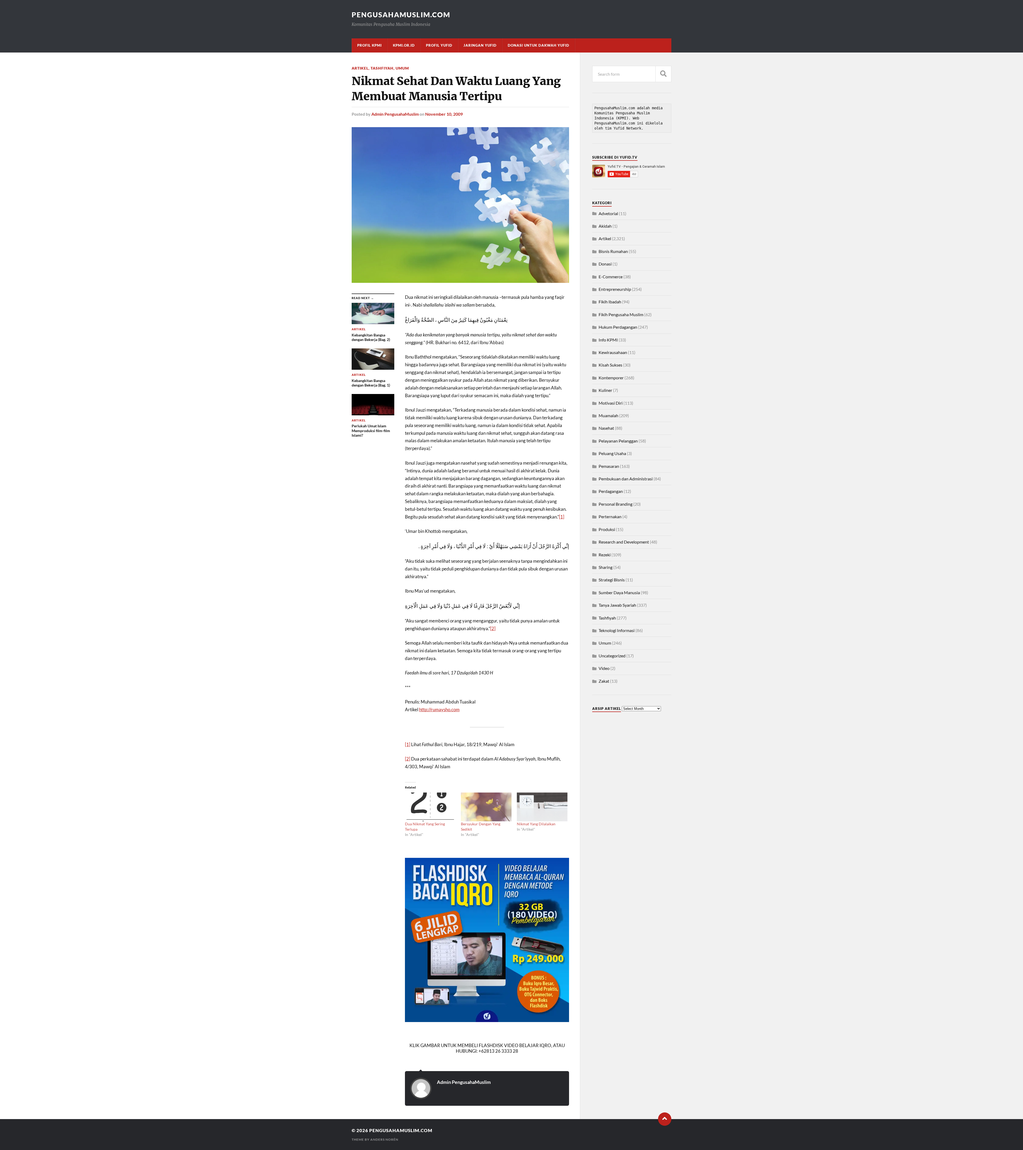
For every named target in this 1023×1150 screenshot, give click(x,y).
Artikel (360, 68)
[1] (561, 517)
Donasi (605, 263)
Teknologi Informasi (617, 630)
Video (604, 668)
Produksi (607, 529)
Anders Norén (384, 1139)
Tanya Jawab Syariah (617, 605)
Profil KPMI (369, 45)
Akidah (605, 225)
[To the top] (664, 1119)
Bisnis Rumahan (613, 251)
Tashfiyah (382, 68)
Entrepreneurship (615, 289)
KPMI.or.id (404, 45)
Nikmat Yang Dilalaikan (536, 824)
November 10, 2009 (444, 113)
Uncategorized (612, 655)
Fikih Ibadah (610, 301)
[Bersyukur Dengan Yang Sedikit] (486, 807)
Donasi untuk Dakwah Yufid (538, 45)
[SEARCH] (663, 74)
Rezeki (605, 554)
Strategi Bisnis (612, 579)
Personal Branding (615, 503)
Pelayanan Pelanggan (618, 440)
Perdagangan (611, 491)
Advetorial (608, 213)
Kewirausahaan (613, 352)
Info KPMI (608, 339)
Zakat (604, 680)
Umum (402, 68)
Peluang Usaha (612, 453)
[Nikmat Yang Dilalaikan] (542, 807)
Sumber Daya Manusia (619, 592)
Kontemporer (611, 377)
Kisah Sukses (610, 364)
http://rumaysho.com (439, 709)
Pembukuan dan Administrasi (626, 478)
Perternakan (610, 516)
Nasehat (606, 428)
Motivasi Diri (611, 402)
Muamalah (608, 415)
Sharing (605, 567)
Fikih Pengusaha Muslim (621, 314)
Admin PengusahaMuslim (395, 113)
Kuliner (605, 390)
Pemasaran (609, 466)
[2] (493, 628)
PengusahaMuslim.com (401, 15)
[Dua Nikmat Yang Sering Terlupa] (430, 807)
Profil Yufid (439, 45)
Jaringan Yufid (480, 45)
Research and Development (624, 541)
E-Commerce (611, 276)
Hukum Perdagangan (618, 326)
